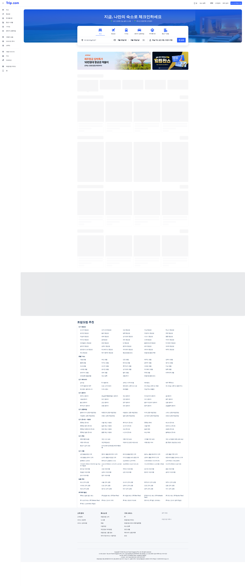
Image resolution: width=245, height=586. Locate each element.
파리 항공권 (126, 291)
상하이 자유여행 (106, 424)
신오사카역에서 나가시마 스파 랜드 (111, 416)
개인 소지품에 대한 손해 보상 (174, 391)
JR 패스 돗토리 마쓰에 (129, 452)
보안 (125, 487)
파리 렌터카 (126, 357)
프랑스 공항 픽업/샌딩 (108, 367)
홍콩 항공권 (169, 288)
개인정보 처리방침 (106, 481)
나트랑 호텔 (83, 321)
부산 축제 (147, 384)
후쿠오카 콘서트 (128, 374)
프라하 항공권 (170, 298)
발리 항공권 (105, 285)
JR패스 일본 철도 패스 (86, 447)
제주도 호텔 (147, 311)
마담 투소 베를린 (149, 341)
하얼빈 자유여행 (85, 424)
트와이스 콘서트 (170, 377)
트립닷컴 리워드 (129, 471)
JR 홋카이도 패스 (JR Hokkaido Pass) (153, 448)
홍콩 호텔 (83, 314)
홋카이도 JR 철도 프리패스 (152, 452)
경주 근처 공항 (148, 440)
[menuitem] (10, 10)
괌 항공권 (104, 291)
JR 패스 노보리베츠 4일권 (87, 455)
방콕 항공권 (126, 285)
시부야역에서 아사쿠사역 (151, 412)
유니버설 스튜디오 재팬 (151, 337)
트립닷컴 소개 (105, 468)
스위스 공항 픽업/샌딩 (172, 364)
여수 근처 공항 (170, 440)
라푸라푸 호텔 (170, 324)
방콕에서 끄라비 (85, 412)
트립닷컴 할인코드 (149, 327)
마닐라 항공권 (84, 288)
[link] (195, 3)
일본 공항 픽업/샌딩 (129, 367)
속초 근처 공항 (84, 440)
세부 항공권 (105, 288)
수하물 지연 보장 (149, 391)
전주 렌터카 (126, 354)
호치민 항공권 (84, 285)
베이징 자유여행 (85, 420)
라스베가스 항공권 (107, 301)
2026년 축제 (148, 374)
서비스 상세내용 (82, 475)
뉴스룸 (103, 471)
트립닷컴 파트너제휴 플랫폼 (132, 475)
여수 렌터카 (147, 351)
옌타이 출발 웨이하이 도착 (109, 406)
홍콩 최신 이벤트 (107, 384)
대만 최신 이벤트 (107, 381)
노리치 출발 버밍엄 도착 (109, 409)
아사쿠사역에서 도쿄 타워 (173, 415)
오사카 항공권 (84, 281)
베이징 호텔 (126, 314)
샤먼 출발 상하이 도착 (86, 409)
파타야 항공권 (148, 301)
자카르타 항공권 (128, 301)
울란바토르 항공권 (149, 294)
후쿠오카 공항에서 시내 (109, 412)
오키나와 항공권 (106, 281)
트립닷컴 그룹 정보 (106, 484)
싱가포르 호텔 (127, 321)
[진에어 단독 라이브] (183, 61)
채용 (102, 475)
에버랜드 (147, 334)
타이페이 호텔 (148, 321)
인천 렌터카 (126, 351)
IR (124, 468)
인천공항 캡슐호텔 (85, 327)
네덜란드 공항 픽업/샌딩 (130, 364)
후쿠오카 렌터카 (85, 357)
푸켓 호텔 (147, 324)
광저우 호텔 (147, 314)
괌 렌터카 (168, 347)
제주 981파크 (170, 334)
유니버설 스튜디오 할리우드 (174, 337)
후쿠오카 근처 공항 (150, 434)
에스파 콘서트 (170, 374)
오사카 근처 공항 (128, 434)
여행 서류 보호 (84, 394)
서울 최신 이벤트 (107, 374)
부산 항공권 (83, 304)
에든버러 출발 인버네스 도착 (174, 409)
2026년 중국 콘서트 (86, 377)
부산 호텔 (104, 311)
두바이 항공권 (170, 291)
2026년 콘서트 (84, 374)
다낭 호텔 (168, 318)
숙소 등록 (104, 327)
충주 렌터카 (169, 351)
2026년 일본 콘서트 (86, 384)
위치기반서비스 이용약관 (108, 487)
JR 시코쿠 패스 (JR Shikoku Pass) (90, 452)
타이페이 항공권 (170, 294)
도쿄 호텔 (83, 318)
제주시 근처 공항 (171, 434)
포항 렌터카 (105, 357)
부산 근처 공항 (84, 434)
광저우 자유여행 (170, 424)
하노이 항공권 (170, 281)
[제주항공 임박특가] (114, 61)
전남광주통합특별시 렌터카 (110, 347)
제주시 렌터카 (84, 347)
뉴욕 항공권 (147, 291)
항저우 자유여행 (149, 424)
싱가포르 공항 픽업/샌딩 (151, 367)
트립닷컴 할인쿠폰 (149, 304)
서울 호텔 (83, 311)
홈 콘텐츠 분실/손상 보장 (173, 394)
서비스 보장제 (81, 471)
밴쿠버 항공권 (127, 298)
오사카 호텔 (105, 318)
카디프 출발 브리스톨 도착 (131, 409)
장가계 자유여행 (149, 420)
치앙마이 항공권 (149, 285)
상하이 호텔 (169, 311)
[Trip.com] (12, 3)
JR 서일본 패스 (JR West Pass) (132, 447)
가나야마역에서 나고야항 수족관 (154, 415)
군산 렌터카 (105, 354)
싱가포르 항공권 (128, 288)
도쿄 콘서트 (126, 381)
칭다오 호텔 (169, 314)
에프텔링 (125, 341)
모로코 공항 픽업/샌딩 (172, 367)
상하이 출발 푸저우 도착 (151, 409)
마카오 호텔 (105, 314)
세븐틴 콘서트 (170, 381)
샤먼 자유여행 (106, 420)
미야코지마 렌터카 (149, 347)
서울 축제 (147, 377)
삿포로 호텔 (147, 318)
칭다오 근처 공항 (107, 440)
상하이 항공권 (106, 298)
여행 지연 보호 (127, 391)
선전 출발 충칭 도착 (86, 406)
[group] (121, 21)
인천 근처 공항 (148, 437)
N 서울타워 (105, 334)
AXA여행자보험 (84, 391)
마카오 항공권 (84, 291)
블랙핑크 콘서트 (170, 384)
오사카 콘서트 (127, 377)
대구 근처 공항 (127, 440)
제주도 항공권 (170, 301)
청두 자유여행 (106, 427)
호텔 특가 (126, 327)
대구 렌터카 (105, 351)
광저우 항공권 (84, 298)
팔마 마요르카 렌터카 (150, 354)
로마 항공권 (147, 298)
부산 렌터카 (126, 347)
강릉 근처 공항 (170, 437)
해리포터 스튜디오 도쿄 (130, 337)
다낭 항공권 (147, 281)
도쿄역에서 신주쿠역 (129, 412)
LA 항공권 (126, 294)
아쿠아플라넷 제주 (85, 337)
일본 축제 (147, 381)
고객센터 (80, 468)
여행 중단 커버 (148, 394)
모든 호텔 (127, 481)
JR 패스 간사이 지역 (107, 452)
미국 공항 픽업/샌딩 (150, 364)
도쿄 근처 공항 (106, 437)
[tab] (100, 31)
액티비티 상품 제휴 (130, 484)
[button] (3, 3)
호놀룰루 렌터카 (170, 357)
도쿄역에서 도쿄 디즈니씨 (130, 415)
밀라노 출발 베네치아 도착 (152, 406)
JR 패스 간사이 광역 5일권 (173, 452)
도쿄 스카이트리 (106, 337)
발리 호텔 (126, 324)
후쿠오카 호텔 (127, 318)
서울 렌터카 (83, 351)
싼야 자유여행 (84, 427)
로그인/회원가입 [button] (236, 3)
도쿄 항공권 (126, 281)
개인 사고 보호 (106, 391)
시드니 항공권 (148, 288)
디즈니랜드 (105, 341)
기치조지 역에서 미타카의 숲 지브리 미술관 (90, 416)
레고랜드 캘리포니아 (86, 341)
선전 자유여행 (127, 424)
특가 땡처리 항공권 (107, 304)
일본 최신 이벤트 (107, 377)
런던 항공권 (105, 294)
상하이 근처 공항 (128, 437)
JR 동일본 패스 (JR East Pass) (110, 447)
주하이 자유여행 (128, 420)
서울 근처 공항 (106, 434)
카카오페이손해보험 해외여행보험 (111, 398)
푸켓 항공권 (169, 285)
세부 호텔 (104, 324)
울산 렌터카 (83, 354)
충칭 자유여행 (170, 420)
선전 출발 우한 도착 (172, 406)
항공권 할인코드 (128, 304)
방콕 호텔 (168, 321)
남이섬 (82, 334)
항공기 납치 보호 (85, 397)
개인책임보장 (106, 394)
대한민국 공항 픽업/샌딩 (109, 364)
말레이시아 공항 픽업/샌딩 (88, 364)
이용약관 (103, 478)
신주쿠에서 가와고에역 (172, 412)
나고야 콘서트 (127, 384)
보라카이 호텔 (84, 324)
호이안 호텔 (105, 321)
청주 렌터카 (147, 357)
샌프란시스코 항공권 (86, 301)
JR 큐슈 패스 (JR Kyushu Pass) (175, 447)
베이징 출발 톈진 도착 (129, 406)
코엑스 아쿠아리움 (128, 334)
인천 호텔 (126, 311)
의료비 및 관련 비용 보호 (130, 394)
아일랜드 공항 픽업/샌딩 (87, 367)
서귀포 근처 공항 (85, 437)
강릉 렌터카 (169, 354)
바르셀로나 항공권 (85, 294)
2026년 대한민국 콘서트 (87, 381)
